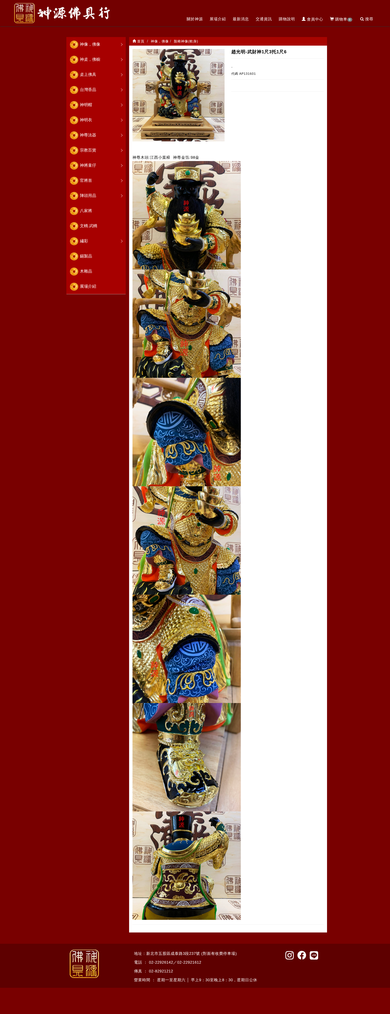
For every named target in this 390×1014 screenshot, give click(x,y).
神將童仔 (88, 165)
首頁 (140, 41)
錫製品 (86, 256)
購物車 (343, 19)
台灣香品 (88, 89)
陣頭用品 (88, 195)
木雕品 (86, 271)
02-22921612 (189, 962)
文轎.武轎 (88, 226)
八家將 (86, 210)
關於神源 (195, 19)
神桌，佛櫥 (90, 59)
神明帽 (86, 105)
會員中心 (315, 19)
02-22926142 (161, 962)
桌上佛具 (88, 74)
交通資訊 (264, 19)
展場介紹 (218, 19)
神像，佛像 (90, 44)
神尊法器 (88, 135)
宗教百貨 (88, 150)
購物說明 (287, 19)
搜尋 (369, 19)
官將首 (86, 180)
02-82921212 (161, 971)
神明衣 (86, 120)
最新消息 (241, 19)
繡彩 (84, 241)
